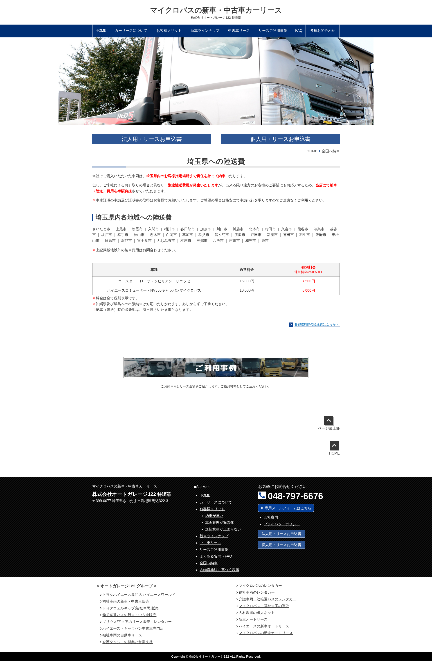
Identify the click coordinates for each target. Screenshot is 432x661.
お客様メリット (212, 509)
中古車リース (210, 543)
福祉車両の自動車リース (122, 635)
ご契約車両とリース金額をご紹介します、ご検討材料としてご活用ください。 (216, 386)
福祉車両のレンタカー (257, 592)
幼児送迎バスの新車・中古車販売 (129, 615)
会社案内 (271, 517)
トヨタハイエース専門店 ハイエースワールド (138, 595)
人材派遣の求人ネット (257, 613)
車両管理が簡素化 (219, 522)
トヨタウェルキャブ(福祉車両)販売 (130, 608)
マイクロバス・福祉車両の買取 (264, 606)
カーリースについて (216, 502)
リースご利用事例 (214, 549)
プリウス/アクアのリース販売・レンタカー (137, 622)
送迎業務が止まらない (223, 529)
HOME (205, 495)
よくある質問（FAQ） (218, 556)
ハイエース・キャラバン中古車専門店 (133, 628)
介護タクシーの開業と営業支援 (127, 642)
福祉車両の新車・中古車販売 (125, 601)
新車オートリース (253, 619)
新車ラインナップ (214, 536)
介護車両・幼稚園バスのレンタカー (267, 599)
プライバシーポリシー (282, 524)
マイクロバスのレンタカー (260, 586)
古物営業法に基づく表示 (219, 570)
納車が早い (214, 516)
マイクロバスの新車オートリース (266, 633)
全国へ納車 (209, 563)
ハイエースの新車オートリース (264, 626)
